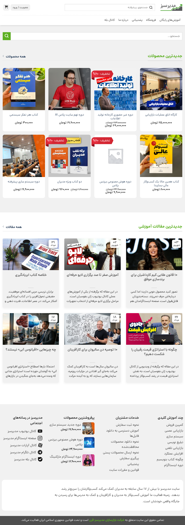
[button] (6, 7)
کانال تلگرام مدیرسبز (23, 452)
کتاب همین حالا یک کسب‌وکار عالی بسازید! (161, 183)
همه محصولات (16, 56)
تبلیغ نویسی (175, 442)
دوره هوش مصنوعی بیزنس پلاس (115, 183)
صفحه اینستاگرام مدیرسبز (19, 438)
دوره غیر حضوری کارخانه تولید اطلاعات (115, 116)
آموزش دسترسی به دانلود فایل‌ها (122, 433)
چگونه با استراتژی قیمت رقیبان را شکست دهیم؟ (154, 351)
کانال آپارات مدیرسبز (23, 445)
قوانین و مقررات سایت (124, 470)
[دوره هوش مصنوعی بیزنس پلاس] (115, 156)
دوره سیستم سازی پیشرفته (24, 181)
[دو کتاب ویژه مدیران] (69, 156)
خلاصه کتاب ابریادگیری (31, 275)
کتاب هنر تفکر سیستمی (24, 115)
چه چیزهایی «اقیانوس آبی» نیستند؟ (31, 349)
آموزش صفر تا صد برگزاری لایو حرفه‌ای (93, 275)
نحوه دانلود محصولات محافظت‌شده (125, 444)
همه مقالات (14, 227)
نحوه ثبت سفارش (127, 424)
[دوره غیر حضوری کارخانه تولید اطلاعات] (115, 89)
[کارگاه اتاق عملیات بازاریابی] (161, 89)
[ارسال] (7, 36)
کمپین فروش (174, 424)
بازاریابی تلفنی (174, 448)
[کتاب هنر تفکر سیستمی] (24, 89)
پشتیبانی (137, 20)
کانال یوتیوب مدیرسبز (22, 431)
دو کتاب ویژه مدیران (69, 181)
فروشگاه (151, 20)
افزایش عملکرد (173, 453)
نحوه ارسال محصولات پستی (121, 452)
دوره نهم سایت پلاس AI (69, 115)
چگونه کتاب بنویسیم (170, 459)
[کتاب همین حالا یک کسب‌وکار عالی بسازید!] (161, 156)
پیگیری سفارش (129, 458)
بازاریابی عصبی (174, 430)
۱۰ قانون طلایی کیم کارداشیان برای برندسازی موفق (154, 277)
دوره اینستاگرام (173, 465)
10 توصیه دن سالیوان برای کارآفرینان (92, 349)
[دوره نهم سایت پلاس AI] (69, 89)
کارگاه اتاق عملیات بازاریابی (161, 115)
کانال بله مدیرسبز (25, 459)
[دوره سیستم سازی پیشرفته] (24, 156)
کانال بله (109, 20)
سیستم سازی (174, 436)
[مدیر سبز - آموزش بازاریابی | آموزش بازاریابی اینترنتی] (171, 7)
